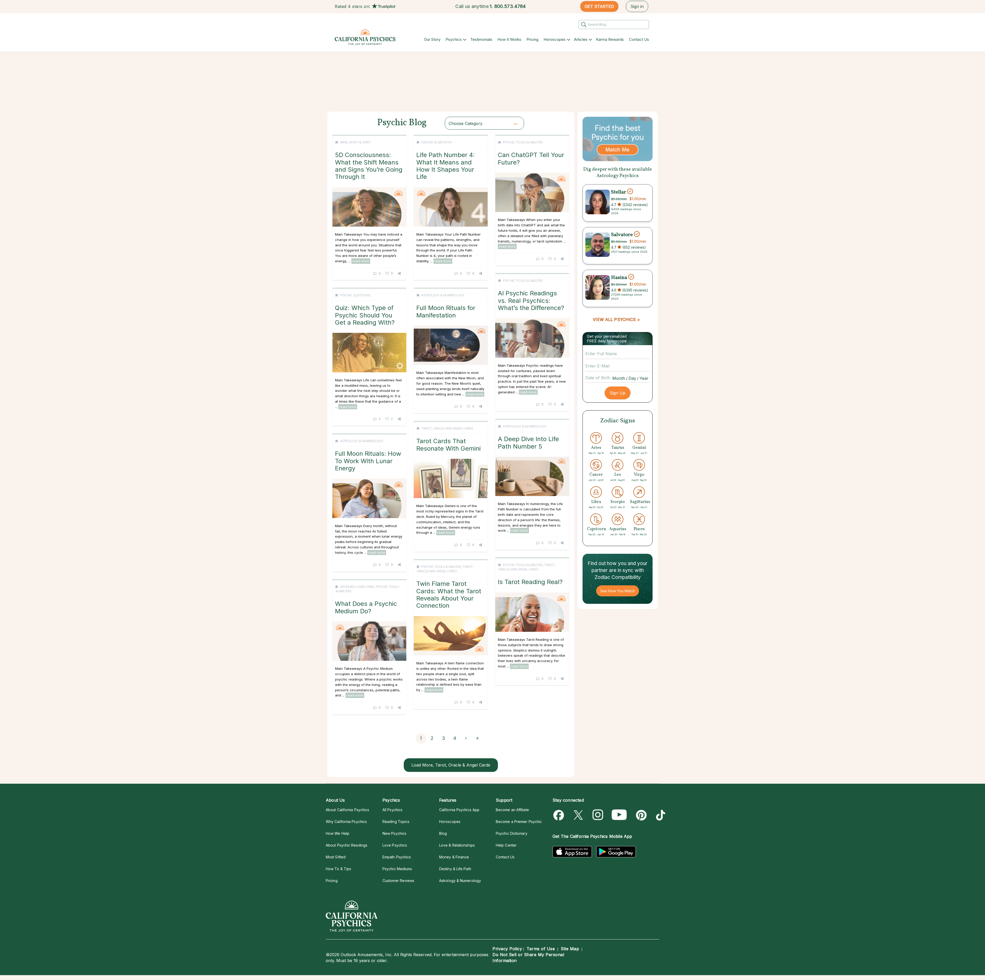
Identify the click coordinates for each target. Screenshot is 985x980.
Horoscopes (555, 39)
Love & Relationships (457, 845)
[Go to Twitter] (579, 815)
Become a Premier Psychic (519, 821)
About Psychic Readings (346, 845)
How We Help (337, 833)
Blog (443, 833)
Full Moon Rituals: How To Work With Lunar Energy (368, 461)
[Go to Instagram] (598, 815)
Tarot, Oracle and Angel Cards (447, 428)
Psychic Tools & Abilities (523, 142)
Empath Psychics (396, 857)
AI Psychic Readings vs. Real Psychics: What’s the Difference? (531, 300)
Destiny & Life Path (436, 142)
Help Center (506, 845)
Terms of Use (541, 948)
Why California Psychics (346, 821)
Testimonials (481, 39)
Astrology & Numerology (443, 295)
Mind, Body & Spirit (355, 142)
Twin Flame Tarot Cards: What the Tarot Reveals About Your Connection (448, 594)
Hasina (619, 277)
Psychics (454, 39)
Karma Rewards (610, 39)
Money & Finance (454, 857)
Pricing (532, 39)
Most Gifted (336, 857)
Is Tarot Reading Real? (530, 582)
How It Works (509, 39)
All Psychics (392, 810)
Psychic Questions (355, 295)
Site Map (570, 948)
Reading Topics (395, 821)
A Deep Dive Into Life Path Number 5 (528, 442)
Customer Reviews (398, 880)
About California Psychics (347, 810)
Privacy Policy (507, 948)
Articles (580, 39)
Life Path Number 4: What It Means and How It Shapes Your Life (445, 165)
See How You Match (617, 591)
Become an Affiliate (512, 810)
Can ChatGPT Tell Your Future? (531, 158)
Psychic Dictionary (511, 833)
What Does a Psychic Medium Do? (366, 607)
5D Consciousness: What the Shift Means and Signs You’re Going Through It (368, 165)
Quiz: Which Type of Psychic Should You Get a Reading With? (365, 315)
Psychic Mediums (397, 869)
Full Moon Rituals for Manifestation (445, 311)
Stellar (618, 192)
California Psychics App (459, 810)
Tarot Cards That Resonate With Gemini (448, 444)
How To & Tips (338, 869)
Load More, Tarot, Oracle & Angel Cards (450, 765)
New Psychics (394, 833)
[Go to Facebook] (560, 815)
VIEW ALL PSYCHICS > (616, 319)
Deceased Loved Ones (357, 587)
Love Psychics (394, 845)
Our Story (432, 39)
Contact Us (639, 39)
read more (360, 261)
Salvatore (622, 234)
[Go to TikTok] (660, 815)
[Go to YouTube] (619, 815)
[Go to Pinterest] (640, 815)
